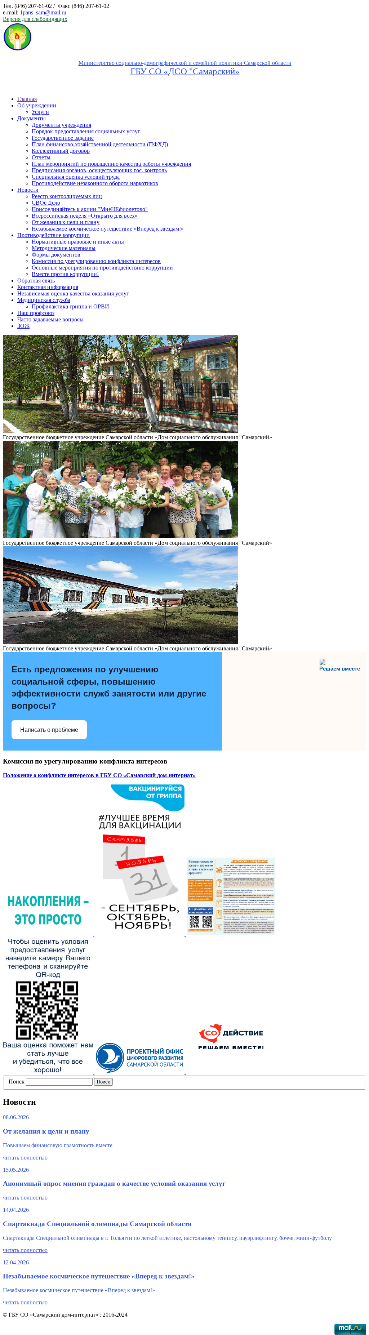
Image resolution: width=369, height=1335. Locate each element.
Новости (28, 190)
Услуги (40, 112)
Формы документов (56, 255)
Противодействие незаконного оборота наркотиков (95, 183)
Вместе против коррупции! (65, 274)
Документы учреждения (61, 125)
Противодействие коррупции (53, 235)
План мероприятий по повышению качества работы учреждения (111, 164)
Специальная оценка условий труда (76, 177)
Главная (27, 99)
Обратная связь (36, 280)
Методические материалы (63, 248)
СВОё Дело (46, 203)
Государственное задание (63, 138)
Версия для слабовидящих (35, 19)
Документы (31, 118)
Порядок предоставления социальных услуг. (86, 131)
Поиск (17, 1081)
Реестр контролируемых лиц (67, 196)
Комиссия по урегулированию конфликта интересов (96, 261)
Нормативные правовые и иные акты (78, 242)
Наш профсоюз (35, 313)
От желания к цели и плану (65, 222)
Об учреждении (36, 105)
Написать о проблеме (49, 730)
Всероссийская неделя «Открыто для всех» (85, 216)
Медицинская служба (43, 300)
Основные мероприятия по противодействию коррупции (102, 267)
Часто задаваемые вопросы (50, 319)
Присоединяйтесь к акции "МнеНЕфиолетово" (90, 209)
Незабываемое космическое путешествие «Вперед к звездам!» (108, 229)
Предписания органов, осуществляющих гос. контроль (99, 170)
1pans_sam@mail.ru (43, 12)
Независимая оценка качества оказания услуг (73, 293)
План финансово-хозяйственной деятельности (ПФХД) (100, 144)
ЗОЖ (23, 326)
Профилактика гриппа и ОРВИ (70, 306)
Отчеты (41, 157)
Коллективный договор (61, 151)
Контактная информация (47, 287)
